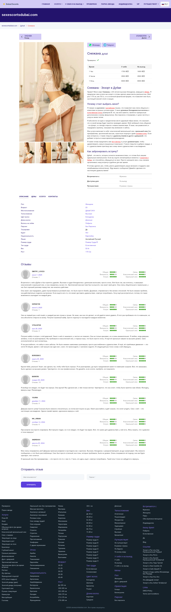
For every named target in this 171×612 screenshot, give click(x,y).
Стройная (118, 529)
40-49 (60, 577)
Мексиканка (62, 521)
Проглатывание (36, 539)
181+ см (89, 506)
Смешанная (34, 568)
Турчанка (61, 548)
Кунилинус (6, 547)
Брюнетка (90, 586)
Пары (145, 516)
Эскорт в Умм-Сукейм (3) (152, 566)
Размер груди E (92, 552)
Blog (144, 542)
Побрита (89, 223)
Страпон (33, 530)
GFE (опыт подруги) (9, 579)
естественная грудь (94, 112)
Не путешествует (121, 543)
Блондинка (90, 217)
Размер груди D (92, 549)
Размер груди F (92, 555)
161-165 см (62, 591)
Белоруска (34, 585)
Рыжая (89, 589)
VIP (138, 4)
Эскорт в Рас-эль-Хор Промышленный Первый (152, 551)
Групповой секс (7, 588)
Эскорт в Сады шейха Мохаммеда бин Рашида (156, 573)
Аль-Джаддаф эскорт (151, 580)
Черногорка (62, 524)
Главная (46, 4)
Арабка (32, 553)
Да (144, 538)
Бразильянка (35, 588)
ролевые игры (141, 133)
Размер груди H (92, 561)
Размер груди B (92, 242)
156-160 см (62, 588)
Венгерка (61, 509)
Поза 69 (5, 518)
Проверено (92, 4)
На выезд (118, 563)
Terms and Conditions (151, 594)
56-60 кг (89, 523)
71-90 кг (89, 532)
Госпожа (5, 600)
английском (110, 108)
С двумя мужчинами (37, 545)
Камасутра (6, 594)
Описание (23, 196)
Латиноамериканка (37, 565)
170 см (88, 251)
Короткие (89, 597)
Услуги (42, 196)
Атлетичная (119, 514)
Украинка (61, 551)
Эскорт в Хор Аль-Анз (151, 577)
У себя (117, 560)
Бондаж (5, 524)
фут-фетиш (116, 141)
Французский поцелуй (10, 576)
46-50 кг (89, 517)
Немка (60, 506)
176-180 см (62, 600)
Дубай (22, 25)
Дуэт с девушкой (8, 559)
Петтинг (5, 570)
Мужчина (146, 510)
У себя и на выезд (121, 566)
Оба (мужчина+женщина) (152, 519)
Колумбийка (34, 597)
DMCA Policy (147, 591)
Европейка (90, 236)
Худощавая (119, 526)
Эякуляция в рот (8, 541)
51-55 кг (89, 520)
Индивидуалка (125, 4)
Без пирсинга (91, 226)
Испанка (61, 545)
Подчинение (34, 536)
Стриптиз (33, 533)
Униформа (34, 542)
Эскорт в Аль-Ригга (150, 555)
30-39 (60, 574)
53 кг (87, 248)
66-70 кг (89, 529)
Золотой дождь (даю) (10, 582)
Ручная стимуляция (9, 591)
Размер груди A (92, 540)
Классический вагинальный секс (14, 532)
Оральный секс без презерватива (43, 506)
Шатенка (89, 583)
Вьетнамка (62, 557)
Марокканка (62, 527)
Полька (61, 533)
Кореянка (61, 518)
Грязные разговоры (9, 553)
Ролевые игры (35, 518)
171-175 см (62, 597)
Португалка (62, 536)
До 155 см (62, 585)
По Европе (119, 549)
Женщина (89, 204)
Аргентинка (34, 579)
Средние (89, 600)
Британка (33, 591)
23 (86, 207)
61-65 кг (89, 526)
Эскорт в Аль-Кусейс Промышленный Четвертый (153, 559)
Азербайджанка (36, 582)
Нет (87, 232)
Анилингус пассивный (38, 515)
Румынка (61, 539)
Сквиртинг (34, 527)
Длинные (89, 220)
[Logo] (13, 3)
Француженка (35, 600)
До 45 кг (89, 514)
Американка (34, 576)
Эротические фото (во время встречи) (13, 566)
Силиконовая (91, 572)
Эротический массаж (10, 562)
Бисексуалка (119, 592)
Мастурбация (7, 597)
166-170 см (62, 594)
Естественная (91, 245)
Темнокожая (34, 559)
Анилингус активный (37, 512)
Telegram (110, 45)
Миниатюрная (120, 523)
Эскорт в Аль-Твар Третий (153, 563)
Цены (33, 196)
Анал (4, 521)
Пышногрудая (120, 517)
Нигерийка (62, 530)
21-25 (60, 568)
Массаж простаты (37, 509)
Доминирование (8, 556)
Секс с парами (7, 535)
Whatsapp (96, 45)
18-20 (60, 565)
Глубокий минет (8, 550)
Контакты (53, 196)
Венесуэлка (62, 554)
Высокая (89, 213)
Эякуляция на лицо (9, 538)
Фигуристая (119, 520)
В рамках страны (121, 546)
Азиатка (33, 556)
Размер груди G (92, 558)
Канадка (33, 594)
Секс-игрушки (35, 524)
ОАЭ (93, 210)
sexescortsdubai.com (9, 25)
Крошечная (119, 535)
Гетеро (117, 589)
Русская (61, 542)
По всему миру (120, 552)
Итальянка (62, 512)
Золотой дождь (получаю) (11, 585)
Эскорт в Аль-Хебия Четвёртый (155, 583)
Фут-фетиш (6, 573)
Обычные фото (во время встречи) (11, 528)
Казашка (61, 515)
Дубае (147, 92)
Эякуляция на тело (9, 544)
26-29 (60, 571)
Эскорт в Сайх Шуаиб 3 (152, 569)
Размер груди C (92, 546)
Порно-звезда (107, 4)
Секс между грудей (37, 521)
